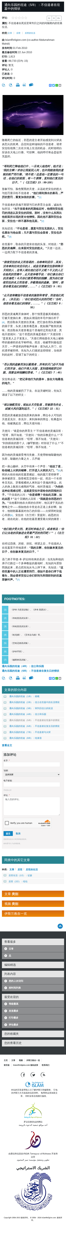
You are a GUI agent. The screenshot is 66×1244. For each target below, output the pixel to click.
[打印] (18, 85)
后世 (18, 33)
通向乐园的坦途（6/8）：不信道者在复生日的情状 (30, 670)
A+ (58, 18)
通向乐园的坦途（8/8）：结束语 (25, 738)
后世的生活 (30, 33)
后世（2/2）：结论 (18, 881)
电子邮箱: (8, 780)
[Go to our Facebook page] (23, 1074)
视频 (21, 1060)
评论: (7, 795)
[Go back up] (60, 926)
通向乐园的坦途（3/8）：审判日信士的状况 (31, 708)
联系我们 (46, 1065)
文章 (10, 33)
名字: (7, 760)
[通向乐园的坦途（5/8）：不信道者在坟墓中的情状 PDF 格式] (24, 85)
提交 (8, 833)
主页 (6, 1060)
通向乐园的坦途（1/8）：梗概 (24, 696)
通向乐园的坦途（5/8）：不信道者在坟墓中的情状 (34, 720)
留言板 (7, 1065)
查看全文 (7, 745)
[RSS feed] (43, 1074)
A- (49, 18)
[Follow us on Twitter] (33, 1074)
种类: (5, 33)
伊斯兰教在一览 (33, 1060)
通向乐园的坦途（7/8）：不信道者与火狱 (30, 732)
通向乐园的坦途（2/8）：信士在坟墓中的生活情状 (34, 702)
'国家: (6, 770)
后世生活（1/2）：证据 (20, 875)
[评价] (4, 85)
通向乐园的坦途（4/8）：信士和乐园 (23, 666)
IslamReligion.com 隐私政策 (25, 1065)
